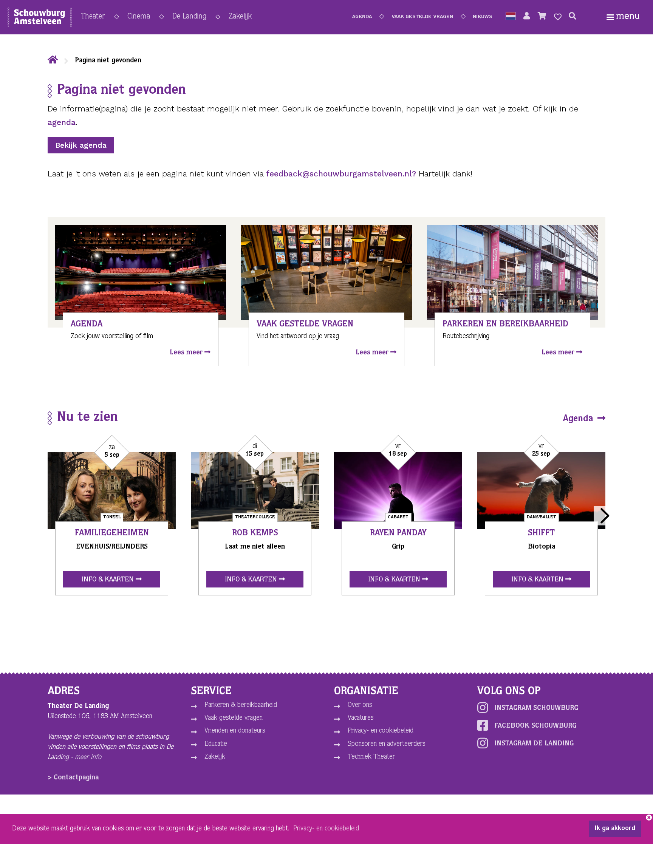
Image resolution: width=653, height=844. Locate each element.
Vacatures (360, 718)
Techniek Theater (371, 757)
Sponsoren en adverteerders (386, 744)
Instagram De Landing (534, 743)
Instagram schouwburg (536, 708)
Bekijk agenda (81, 145)
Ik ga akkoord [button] (614, 829)
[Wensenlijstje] (558, 17)
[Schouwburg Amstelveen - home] (40, 19)
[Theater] (53, 60)
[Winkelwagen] (542, 17)
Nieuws (482, 17)
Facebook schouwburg (535, 726)
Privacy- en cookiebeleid (380, 731)
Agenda (362, 17)
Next (603, 515)
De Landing (189, 17)
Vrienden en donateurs (234, 731)
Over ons (360, 705)
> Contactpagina (73, 777)
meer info (88, 757)
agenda (62, 122)
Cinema (138, 17)
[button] (511, 17)
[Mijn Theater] (526, 17)
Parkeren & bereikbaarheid (240, 705)
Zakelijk (240, 17)
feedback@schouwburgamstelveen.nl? (341, 173)
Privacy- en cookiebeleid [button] (326, 828)
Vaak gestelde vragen (422, 17)
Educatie (215, 744)
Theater (93, 17)
